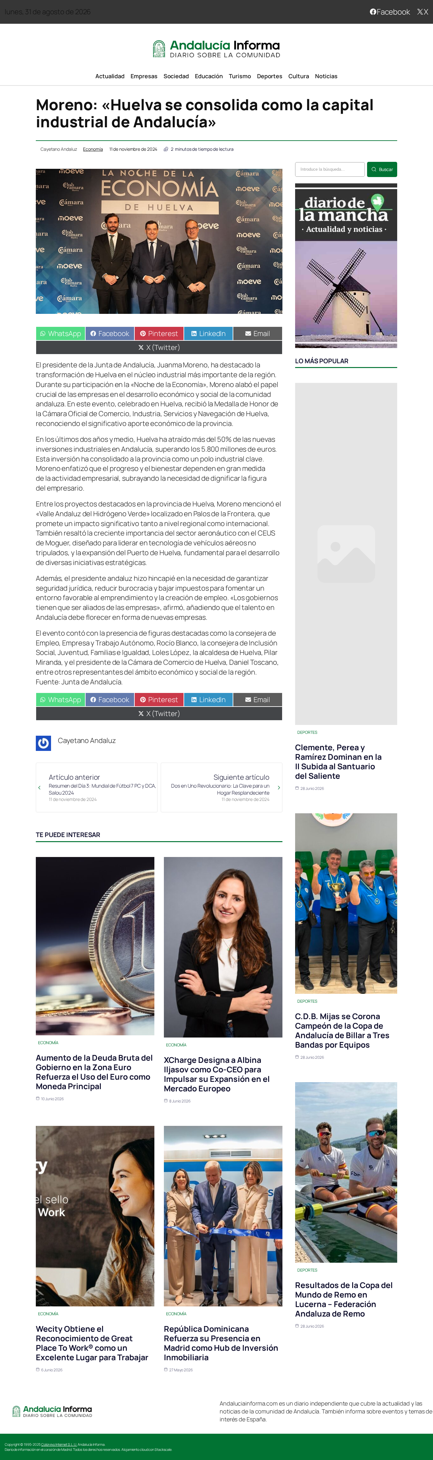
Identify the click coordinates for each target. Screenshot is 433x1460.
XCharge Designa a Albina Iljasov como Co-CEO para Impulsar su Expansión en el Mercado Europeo (217, 1074)
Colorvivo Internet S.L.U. (59, 1444)
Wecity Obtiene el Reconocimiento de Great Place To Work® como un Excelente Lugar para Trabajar (92, 1343)
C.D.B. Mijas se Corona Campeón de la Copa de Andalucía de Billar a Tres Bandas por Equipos (342, 1030)
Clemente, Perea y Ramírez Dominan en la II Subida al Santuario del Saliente (338, 761)
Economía (93, 149)
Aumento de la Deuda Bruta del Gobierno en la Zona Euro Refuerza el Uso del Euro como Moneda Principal (94, 1072)
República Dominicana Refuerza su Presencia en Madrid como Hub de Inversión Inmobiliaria (221, 1343)
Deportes (307, 732)
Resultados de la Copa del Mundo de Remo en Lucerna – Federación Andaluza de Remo (344, 1299)
